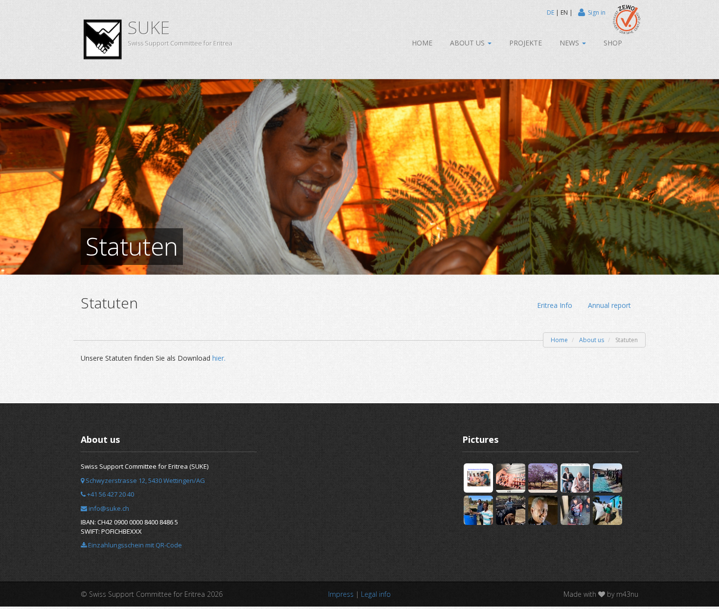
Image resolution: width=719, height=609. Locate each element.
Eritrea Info (554, 305)
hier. (218, 358)
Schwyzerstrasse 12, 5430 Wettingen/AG (144, 480)
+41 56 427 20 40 (110, 494)
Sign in (597, 12)
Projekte (525, 42)
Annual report (609, 305)
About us (468, 42)
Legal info (376, 594)
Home (422, 42)
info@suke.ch (108, 508)
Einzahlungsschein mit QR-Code (134, 545)
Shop (613, 42)
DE (550, 12)
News (570, 42)
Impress (341, 594)
